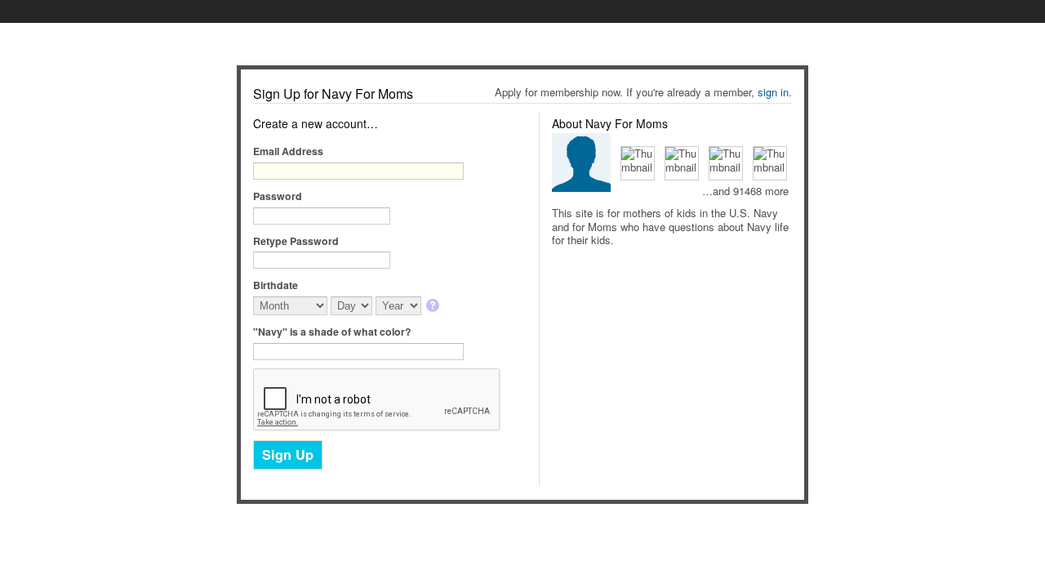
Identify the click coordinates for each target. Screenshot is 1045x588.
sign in (773, 92)
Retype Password (296, 241)
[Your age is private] (434, 306)
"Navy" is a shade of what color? (332, 331)
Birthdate (275, 285)
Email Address (288, 151)
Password (277, 196)
